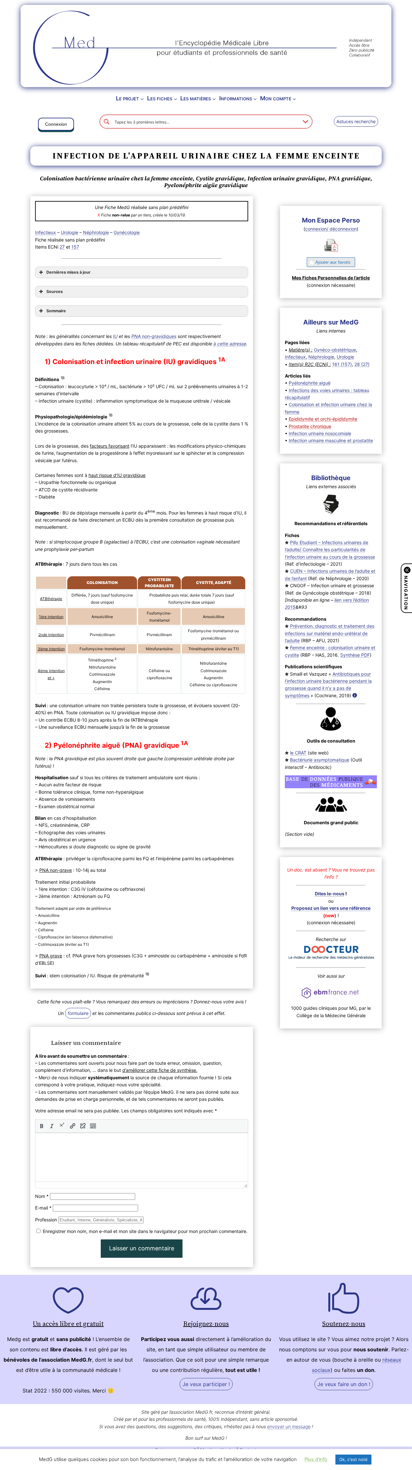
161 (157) (342, 364)
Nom (42, 1196)
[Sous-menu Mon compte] (294, 98)
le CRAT (298, 752)
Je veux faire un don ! (343, 1384)
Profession (46, 1219)
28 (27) (362, 364)
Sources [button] (54, 291)
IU (115, 336)
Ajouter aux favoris (333, 262)
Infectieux (45, 232)
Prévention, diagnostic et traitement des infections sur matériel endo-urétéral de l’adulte (329, 633)
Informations (235, 98)
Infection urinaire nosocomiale (320, 433)
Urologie (69, 232)
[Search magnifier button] (106, 121)
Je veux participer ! (206, 1384)
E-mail (43, 1207)
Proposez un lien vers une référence (330, 908)
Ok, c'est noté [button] (353, 1459)
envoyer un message (289, 1426)
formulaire (78, 1013)
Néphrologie (96, 232)
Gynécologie (127, 232)
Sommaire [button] (56, 310)
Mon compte (275, 98)
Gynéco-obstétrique (335, 349)
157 (75, 247)
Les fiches (159, 98)
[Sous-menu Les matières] (214, 98)
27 (62, 247)
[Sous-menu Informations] (255, 98)
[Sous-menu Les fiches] (175, 98)
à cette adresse (229, 343)
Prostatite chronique (310, 426)
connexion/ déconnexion (331, 229)
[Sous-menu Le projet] (142, 98)
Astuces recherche (356, 121)
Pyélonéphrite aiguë (310, 383)
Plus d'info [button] (315, 1459)
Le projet (127, 98)
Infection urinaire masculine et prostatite (331, 440)
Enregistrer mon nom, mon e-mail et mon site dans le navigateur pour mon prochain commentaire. (145, 1231)
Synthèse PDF (355, 655)
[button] (56, 125)
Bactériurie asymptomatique (319, 759)
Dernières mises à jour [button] (68, 272)
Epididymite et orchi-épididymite (323, 419)
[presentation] (41, 1126)
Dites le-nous (329, 893)
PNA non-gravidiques (153, 336)
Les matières (195, 98)
